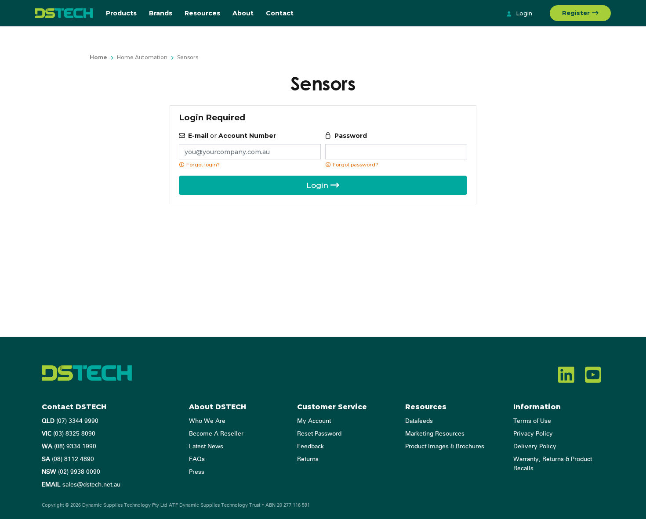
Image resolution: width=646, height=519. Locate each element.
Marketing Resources (435, 434)
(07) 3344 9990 (70, 421)
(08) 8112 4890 (68, 459)
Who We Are (207, 421)
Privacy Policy (533, 434)
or (232, 136)
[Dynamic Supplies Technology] (64, 13)
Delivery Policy (534, 446)
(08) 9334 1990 (69, 446)
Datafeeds (419, 421)
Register (577, 12)
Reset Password (319, 434)
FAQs (197, 459)
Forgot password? (354, 165)
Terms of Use (532, 421)
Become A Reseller (216, 434)
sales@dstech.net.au (81, 485)
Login (523, 13)
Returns (308, 459)
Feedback (310, 446)
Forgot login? (202, 165)
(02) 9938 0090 (71, 472)
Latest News (206, 446)
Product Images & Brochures (444, 446)
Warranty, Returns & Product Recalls (552, 464)
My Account (314, 421)
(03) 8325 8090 (68, 434)
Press (196, 472)
